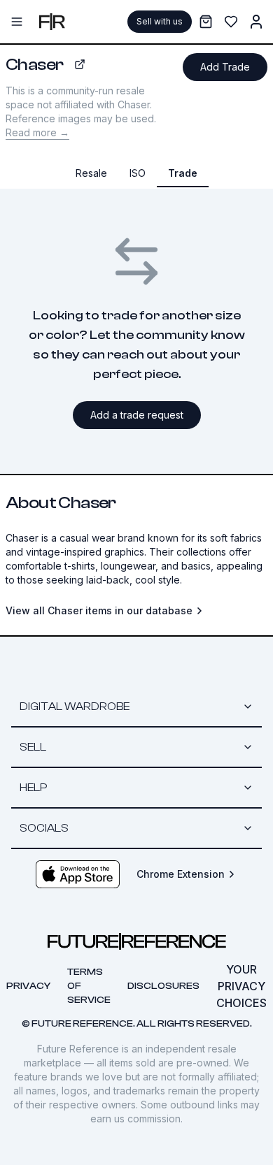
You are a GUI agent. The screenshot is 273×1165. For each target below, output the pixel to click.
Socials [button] (44, 828)
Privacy (28, 986)
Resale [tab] (91, 173)
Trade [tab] (182, 173)
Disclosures (163, 986)
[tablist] (136, 173)
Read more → (37, 132)
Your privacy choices (241, 986)
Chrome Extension (180, 874)
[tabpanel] (136, 412)
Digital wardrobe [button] (75, 706)
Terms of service (89, 986)
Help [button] (33, 787)
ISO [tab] (138, 173)
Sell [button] (33, 747)
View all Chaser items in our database (99, 610)
